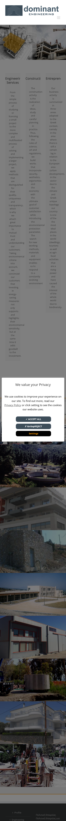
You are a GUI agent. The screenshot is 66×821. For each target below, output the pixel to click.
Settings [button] (33, 433)
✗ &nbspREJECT (33, 426)
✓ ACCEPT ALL (33, 419)
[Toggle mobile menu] (59, 17)
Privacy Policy (12, 405)
